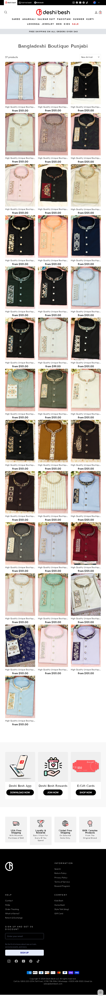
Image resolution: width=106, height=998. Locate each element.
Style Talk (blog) (61, 909)
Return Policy (60, 873)
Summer (78, 19)
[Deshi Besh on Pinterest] (30, 961)
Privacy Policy (60, 877)
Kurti (90, 19)
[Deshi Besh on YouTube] (23, 961)
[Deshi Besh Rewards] (53, 767)
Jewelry (48, 24)
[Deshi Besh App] (20, 767)
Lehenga (33, 24)
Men (59, 24)
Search (57, 869)
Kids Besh (58, 900)
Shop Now (86, 792)
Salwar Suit (46, 19)
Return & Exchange (14, 917)
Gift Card (58, 913)
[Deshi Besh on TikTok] (38, 961)
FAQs (7, 905)
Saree (16, 19)
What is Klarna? (12, 913)
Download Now (20, 792)
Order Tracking (12, 909)
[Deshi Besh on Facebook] (16, 961)
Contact (9, 900)
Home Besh (59, 905)
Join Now (53, 792)
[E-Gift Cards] (86, 767)
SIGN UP (24, 952)
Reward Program (62, 886)
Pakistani (64, 19)
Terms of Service (62, 882)
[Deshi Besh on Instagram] (8, 961)
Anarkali (29, 19)
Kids (67, 24)
